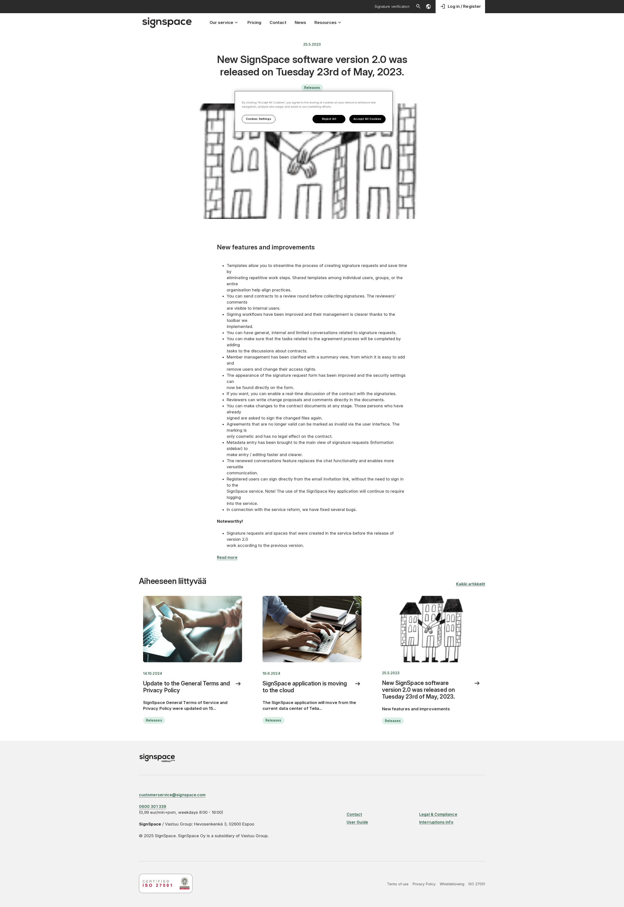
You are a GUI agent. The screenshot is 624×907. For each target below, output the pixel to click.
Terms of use (398, 884)
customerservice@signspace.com (172, 794)
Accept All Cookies (367, 119)
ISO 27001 (476, 884)
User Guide (357, 822)
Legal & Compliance (438, 814)
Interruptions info (436, 822)
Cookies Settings (258, 119)
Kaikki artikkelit (470, 583)
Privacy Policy (424, 884)
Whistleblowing (452, 884)
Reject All (329, 119)
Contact (354, 814)
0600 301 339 (152, 806)
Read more (227, 557)
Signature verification (392, 6)
